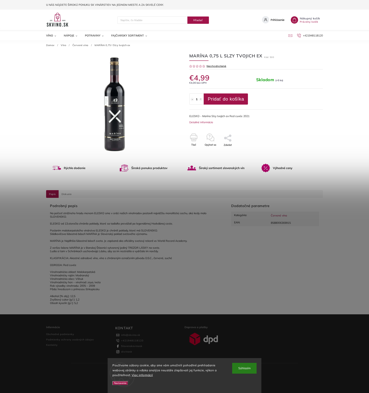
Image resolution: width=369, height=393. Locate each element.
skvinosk (126, 351)
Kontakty (52, 344)
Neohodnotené (216, 66)
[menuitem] (53, 35)
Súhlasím (244, 368)
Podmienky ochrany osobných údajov (70, 339)
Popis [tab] (52, 194)
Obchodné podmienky (60, 334)
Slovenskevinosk (131, 346)
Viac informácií (142, 375)
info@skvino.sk (130, 334)
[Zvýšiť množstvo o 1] (201, 99)
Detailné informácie (201, 122)
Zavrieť (310, 151)
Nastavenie (120, 383)
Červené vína (279, 215)
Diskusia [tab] (67, 194)
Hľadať (198, 20)
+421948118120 (132, 340)
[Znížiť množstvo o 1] (192, 99)
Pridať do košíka (226, 99)
